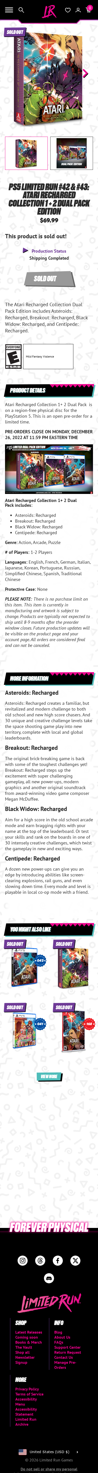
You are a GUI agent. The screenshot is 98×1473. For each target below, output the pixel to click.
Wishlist (67, 10)
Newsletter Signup (25, 1360)
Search (21, 10)
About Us (62, 1337)
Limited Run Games (49, 11)
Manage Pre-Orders (65, 1365)
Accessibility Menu (26, 1402)
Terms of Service (29, 1394)
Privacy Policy (27, 1388)
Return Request (67, 1352)
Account (78, 10)
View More (49, 1076)
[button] (13, 73)
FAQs (58, 1342)
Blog (58, 1332)
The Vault (23, 1347)
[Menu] (9, 10)
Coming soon (26, 1337)
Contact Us (63, 1357)
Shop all (22, 1352)
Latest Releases (28, 1332)
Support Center (67, 1347)
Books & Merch (28, 1342)
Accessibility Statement (26, 1412)
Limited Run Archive (25, 1422)
